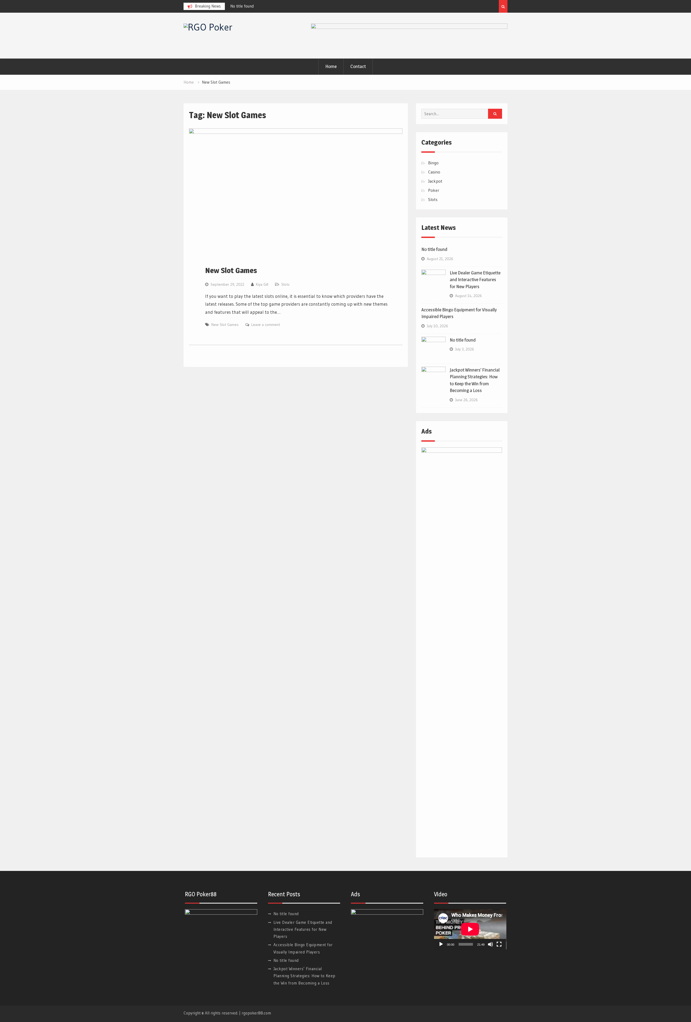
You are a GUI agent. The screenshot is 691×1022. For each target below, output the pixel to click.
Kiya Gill (262, 284)
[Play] (441, 944)
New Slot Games (231, 270)
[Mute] (490, 944)
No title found (244, 6)
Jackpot (435, 181)
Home (331, 66)
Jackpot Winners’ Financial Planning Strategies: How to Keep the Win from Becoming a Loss (304, 976)
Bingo (433, 162)
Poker (433, 190)
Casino (434, 172)
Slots (285, 284)
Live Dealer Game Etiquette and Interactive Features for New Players (475, 279)
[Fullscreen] (499, 944)
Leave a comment (265, 324)
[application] (470, 929)
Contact (358, 66)
